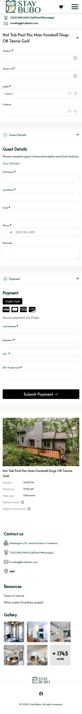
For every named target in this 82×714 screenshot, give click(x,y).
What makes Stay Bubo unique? (23, 602)
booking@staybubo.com (24, 23)
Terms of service (14, 595)
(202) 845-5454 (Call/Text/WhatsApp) (32, 17)
